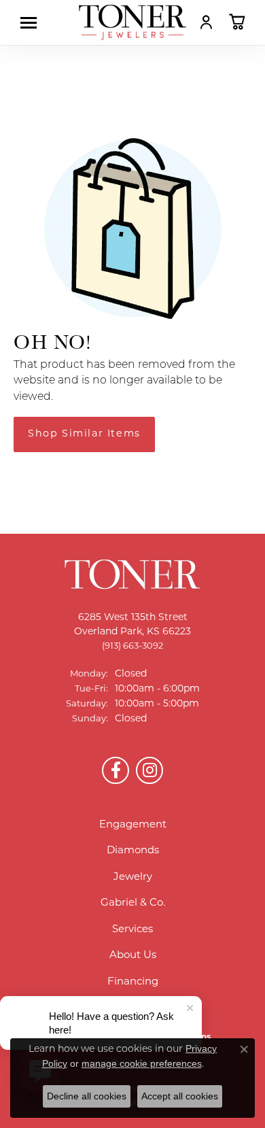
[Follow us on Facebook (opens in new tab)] (115, 770)
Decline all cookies (86, 1096)
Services (132, 930)
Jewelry (132, 877)
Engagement (132, 825)
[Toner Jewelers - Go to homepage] (132, 22)
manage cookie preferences (142, 1063)
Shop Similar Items (84, 434)
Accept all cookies (179, 1096)
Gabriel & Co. (133, 903)
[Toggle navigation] (32, 22)
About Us (132, 956)
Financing (132, 982)
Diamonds (133, 851)
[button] (206, 21)
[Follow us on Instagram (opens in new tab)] (149, 770)
